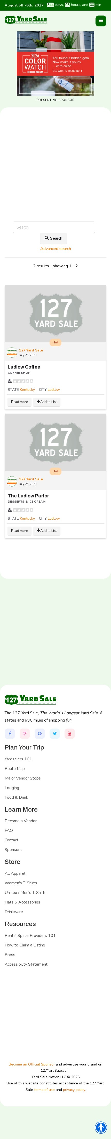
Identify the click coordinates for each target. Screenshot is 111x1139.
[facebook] (10, 734)
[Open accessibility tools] (101, 1127)
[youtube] (70, 734)
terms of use (44, 1089)
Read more (19, 402)
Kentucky (27, 389)
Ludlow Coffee (24, 367)
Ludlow (54, 389)
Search (56, 238)
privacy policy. (74, 1089)
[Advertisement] (55, 181)
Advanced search (55, 249)
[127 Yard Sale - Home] (26, 19)
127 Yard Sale (31, 350)
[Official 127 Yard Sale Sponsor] (55, 63)
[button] (101, 21)
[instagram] (25, 734)
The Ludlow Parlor (28, 495)
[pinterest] (40, 734)
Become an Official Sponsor (32, 1064)
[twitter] (55, 734)
